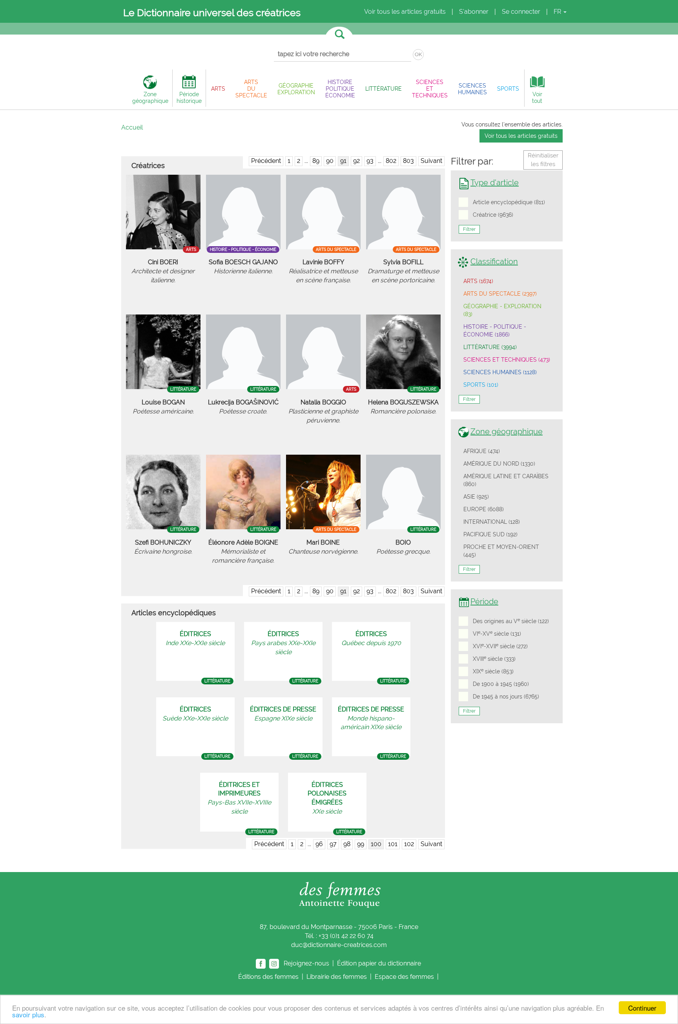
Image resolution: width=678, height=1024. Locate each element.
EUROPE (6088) (483, 509)
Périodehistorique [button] (189, 97)
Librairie (336, 976)
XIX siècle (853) (493, 671)
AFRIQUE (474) (481, 451)
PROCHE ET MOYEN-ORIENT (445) (501, 551)
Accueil (132, 127)
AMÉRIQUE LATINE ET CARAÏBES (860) (506, 480)
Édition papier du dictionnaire (380, 963)
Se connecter (521, 11)
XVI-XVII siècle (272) (500, 645)
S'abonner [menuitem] (473, 11)
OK (418, 54)
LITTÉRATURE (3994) (490, 347)
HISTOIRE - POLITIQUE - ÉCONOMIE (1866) (494, 331)
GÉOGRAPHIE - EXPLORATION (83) (502, 310)
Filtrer (469, 229)
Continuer (642, 1008)
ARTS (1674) (478, 281)
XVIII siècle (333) (494, 658)
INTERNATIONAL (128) (491, 522)
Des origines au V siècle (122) (511, 620)
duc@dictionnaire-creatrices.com (339, 945)
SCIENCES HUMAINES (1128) (500, 372)
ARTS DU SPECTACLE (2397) (500, 294)
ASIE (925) (476, 497)
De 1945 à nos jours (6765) (506, 696)
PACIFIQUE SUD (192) (490, 534)
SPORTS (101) (480, 385)
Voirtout (537, 97)
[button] (218, 88)
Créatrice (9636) (493, 215)
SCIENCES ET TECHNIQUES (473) (506, 360)
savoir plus (28, 1014)
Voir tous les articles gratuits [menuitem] (405, 11)
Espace (404, 976)
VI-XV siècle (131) (497, 633)
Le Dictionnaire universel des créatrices (212, 12)
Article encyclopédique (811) (509, 202)
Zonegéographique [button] (150, 97)
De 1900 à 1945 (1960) (501, 684)
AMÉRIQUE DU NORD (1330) (499, 464)
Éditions (268, 976)
